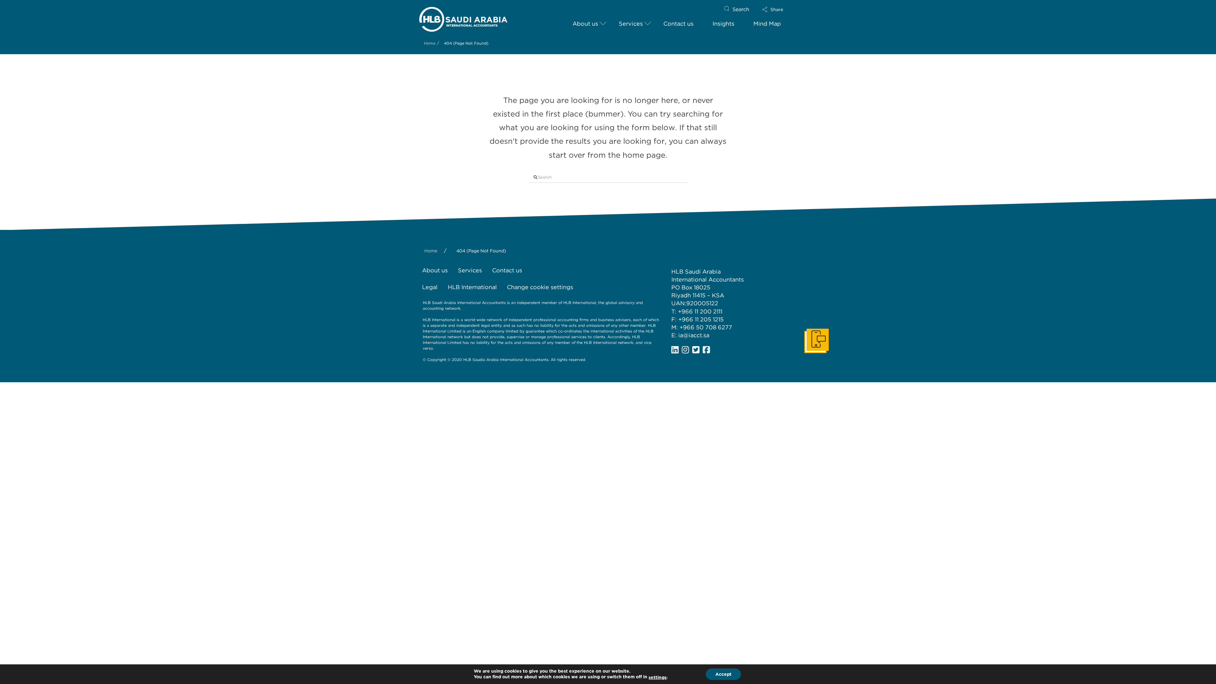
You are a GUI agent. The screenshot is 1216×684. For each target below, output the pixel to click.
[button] (778, 9)
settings (658, 677)
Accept (723, 674)
